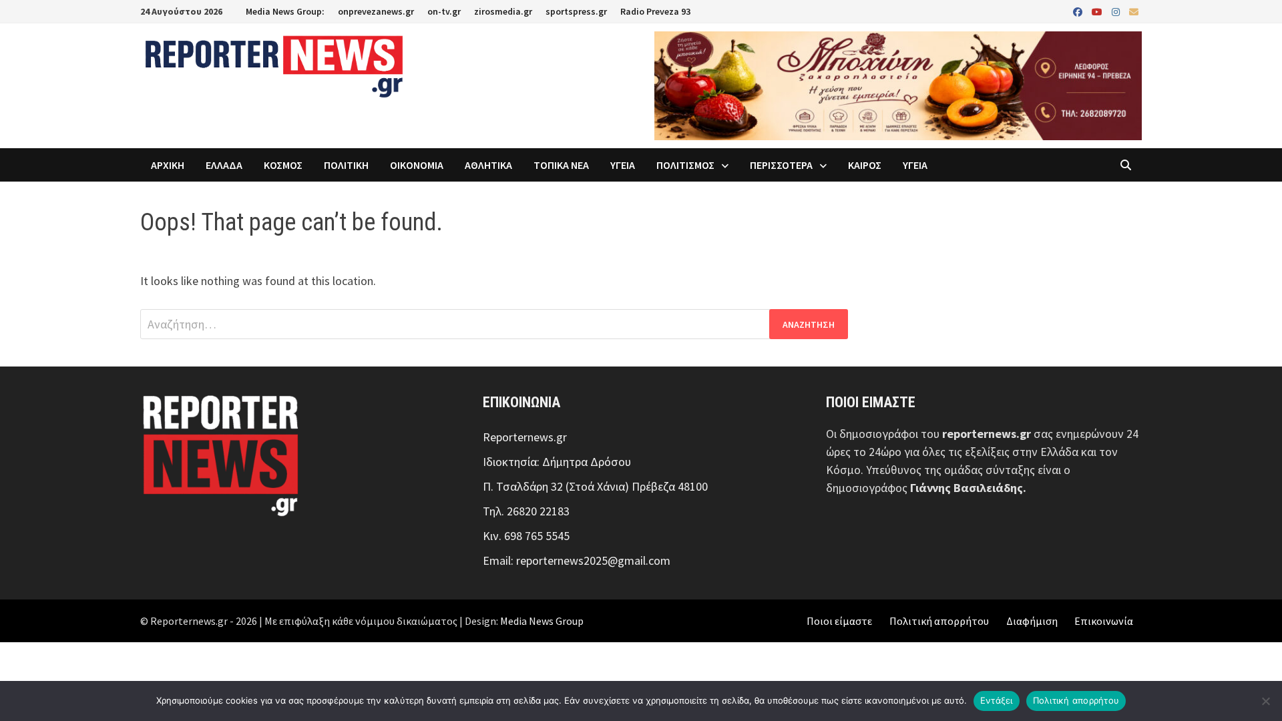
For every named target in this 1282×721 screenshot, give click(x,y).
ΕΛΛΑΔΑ (224, 165)
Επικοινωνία (1103, 621)
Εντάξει (996, 700)
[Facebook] (1079, 11)
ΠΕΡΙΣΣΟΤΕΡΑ (781, 165)
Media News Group (542, 621)
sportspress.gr (576, 11)
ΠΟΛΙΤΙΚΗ (346, 165)
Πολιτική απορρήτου (939, 621)
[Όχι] (1265, 701)
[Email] (1134, 11)
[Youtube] (1098, 11)
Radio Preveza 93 (655, 11)
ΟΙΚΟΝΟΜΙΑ (416, 165)
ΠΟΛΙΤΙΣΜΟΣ (685, 165)
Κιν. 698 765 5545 (526, 535)
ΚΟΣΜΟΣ (283, 165)
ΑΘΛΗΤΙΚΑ (488, 165)
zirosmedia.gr (503, 11)
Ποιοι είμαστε (839, 621)
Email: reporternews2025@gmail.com (576, 560)
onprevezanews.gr (376, 11)
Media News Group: (285, 11)
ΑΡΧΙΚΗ (167, 165)
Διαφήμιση (1032, 621)
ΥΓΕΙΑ (622, 165)
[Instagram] (1117, 11)
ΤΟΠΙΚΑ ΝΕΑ (561, 165)
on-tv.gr (444, 11)
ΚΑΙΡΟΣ (864, 165)
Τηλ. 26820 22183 (526, 511)
